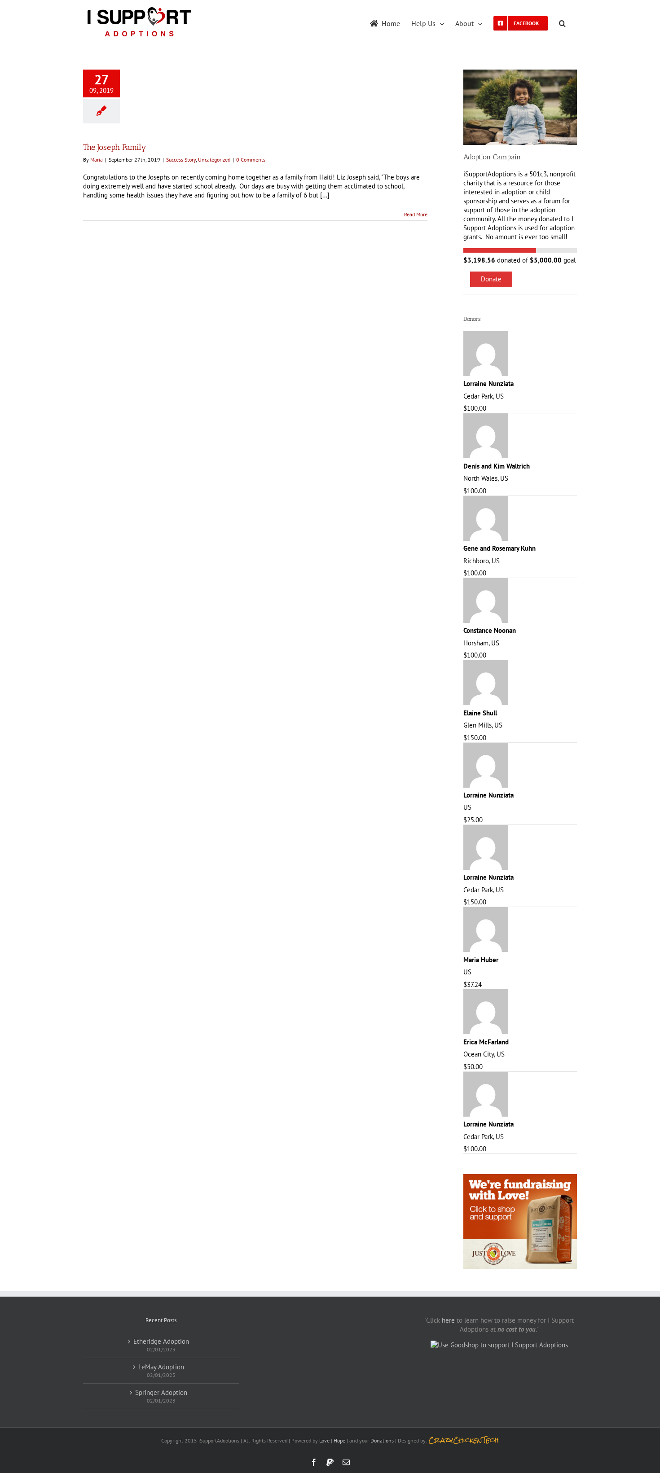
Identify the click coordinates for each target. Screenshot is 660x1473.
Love (324, 1440)
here (448, 1320)
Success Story (181, 159)
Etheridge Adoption (161, 1341)
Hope (339, 1440)
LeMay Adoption (161, 1367)
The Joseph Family (114, 147)
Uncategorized (214, 159)
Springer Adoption (161, 1392)
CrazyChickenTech (463, 1440)
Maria (96, 159)
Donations (382, 1440)
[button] (562, 22)
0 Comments (250, 159)
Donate (491, 279)
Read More (415, 214)
